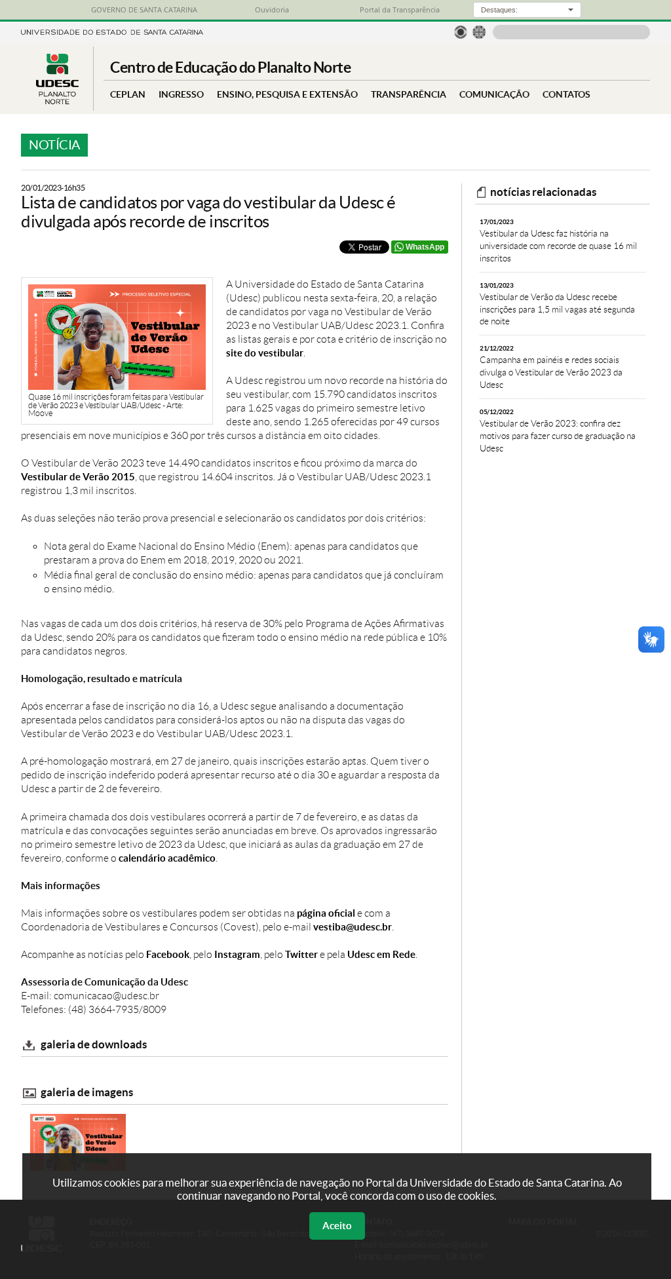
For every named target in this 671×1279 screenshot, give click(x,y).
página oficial (326, 913)
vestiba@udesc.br (352, 926)
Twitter (301, 954)
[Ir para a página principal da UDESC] (112, 31)
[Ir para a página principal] (57, 100)
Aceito (337, 1225)
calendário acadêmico (167, 858)
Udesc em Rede (381, 954)
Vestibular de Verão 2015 (78, 476)
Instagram (237, 954)
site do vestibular (264, 352)
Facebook (167, 954)
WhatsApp (425, 247)
